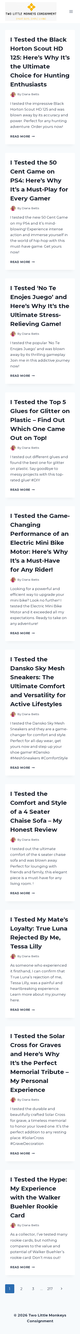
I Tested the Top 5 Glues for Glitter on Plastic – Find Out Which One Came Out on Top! (40, 419)
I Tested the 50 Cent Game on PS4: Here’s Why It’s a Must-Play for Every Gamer (39, 180)
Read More (22, 136)
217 (50, 1289)
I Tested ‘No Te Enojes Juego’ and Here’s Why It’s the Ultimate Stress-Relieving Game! (39, 305)
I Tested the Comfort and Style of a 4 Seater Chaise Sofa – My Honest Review (38, 811)
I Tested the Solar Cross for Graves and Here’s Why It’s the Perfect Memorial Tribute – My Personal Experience (39, 1062)
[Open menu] (71, 11)
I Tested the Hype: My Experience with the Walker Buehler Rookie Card (38, 1197)
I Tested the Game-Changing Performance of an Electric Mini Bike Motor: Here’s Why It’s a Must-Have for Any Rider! (40, 542)
